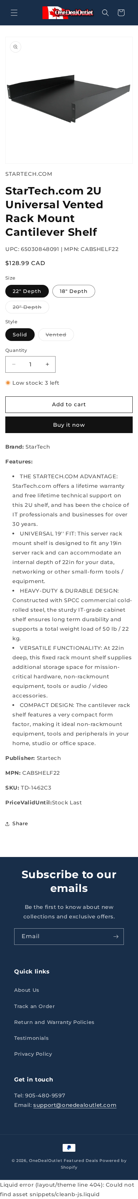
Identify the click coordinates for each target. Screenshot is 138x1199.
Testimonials (31, 1038)
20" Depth (31, 308)
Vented (60, 336)
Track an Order (34, 1006)
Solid (20, 334)
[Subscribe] (115, 936)
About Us (26, 990)
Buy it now (69, 424)
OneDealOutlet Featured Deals (63, 1160)
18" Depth (74, 291)
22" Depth (27, 291)
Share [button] (20, 823)
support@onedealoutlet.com (74, 1105)
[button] (14, 12)
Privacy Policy (33, 1054)
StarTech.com (28, 173)
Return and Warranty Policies (54, 1022)
